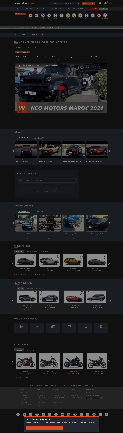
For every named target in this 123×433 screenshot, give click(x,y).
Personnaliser (89, 428)
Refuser (72, 428)
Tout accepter (44, 428)
